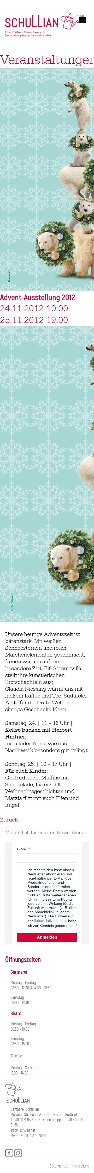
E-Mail (22, 849)
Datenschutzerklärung (50, 920)
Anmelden (47, 937)
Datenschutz (58, 1166)
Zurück (9, 820)
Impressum (80, 1166)
